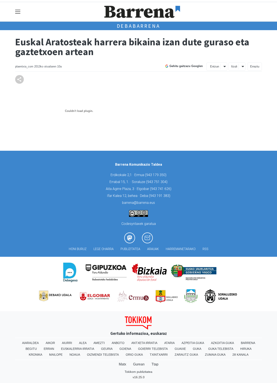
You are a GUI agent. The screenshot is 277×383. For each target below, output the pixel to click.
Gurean (139, 364)
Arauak (153, 249)
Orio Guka (134, 354)
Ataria (169, 343)
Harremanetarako (181, 249)
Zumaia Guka (215, 354)
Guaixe (180, 348)
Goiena (125, 348)
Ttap (154, 364)
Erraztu (254, 66)
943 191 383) (160, 196)
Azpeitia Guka (193, 343)
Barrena (248, 343)
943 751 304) (157, 182)
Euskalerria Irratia (77, 348)
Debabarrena (138, 26)
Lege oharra (103, 249)
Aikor (50, 343)
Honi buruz (78, 249)
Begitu (31, 348)
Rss (205, 249)
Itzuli (234, 66)
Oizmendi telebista (103, 354)
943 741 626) (161, 189)
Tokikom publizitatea (138, 371)
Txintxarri (159, 354)
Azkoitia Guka (222, 343)
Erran (49, 348)
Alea (83, 343)
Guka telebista (220, 348)
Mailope (56, 354)
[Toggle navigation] (18, 12)
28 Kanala (240, 354)
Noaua (74, 354)
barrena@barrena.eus (138, 203)
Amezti (99, 343)
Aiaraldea (30, 343)
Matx (122, 364)
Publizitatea (130, 249)
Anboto (118, 343)
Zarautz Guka (186, 354)
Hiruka (245, 348)
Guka (197, 348)
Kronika (35, 354)
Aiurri (67, 343)
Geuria (107, 348)
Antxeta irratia (144, 343)
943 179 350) (156, 175)
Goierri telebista (153, 348)
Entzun (214, 66)
